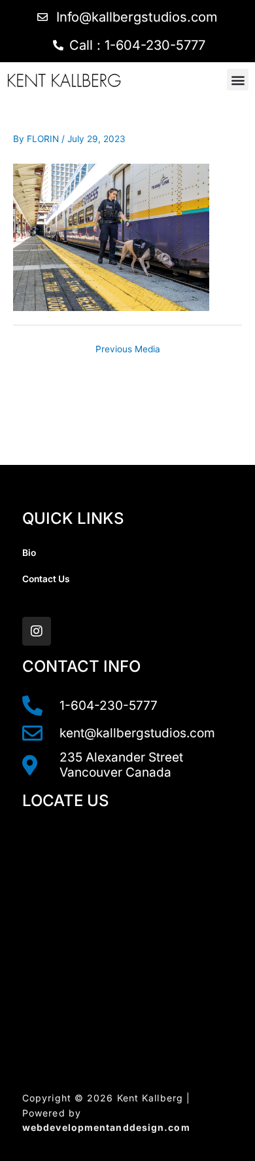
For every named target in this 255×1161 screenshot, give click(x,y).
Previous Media (127, 349)
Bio (29, 552)
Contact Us (46, 579)
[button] (237, 79)
